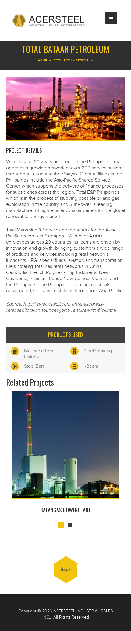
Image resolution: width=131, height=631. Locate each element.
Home (42, 60)
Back (65, 570)
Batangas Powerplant (65, 510)
